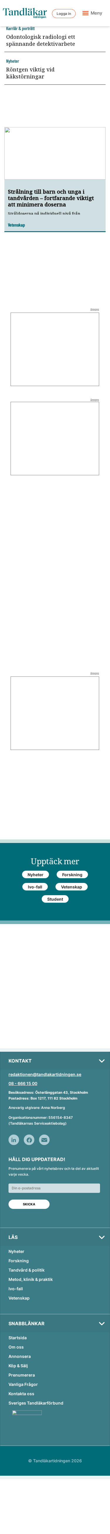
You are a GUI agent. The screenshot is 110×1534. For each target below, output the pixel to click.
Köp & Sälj (18, 1365)
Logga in (64, 13)
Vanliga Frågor (23, 1384)
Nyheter (16, 1251)
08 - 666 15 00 (23, 1083)
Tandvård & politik (27, 1269)
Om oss (16, 1346)
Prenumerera (22, 1374)
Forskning (19, 1260)
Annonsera (20, 1356)
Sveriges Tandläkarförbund (36, 1402)
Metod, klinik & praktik (31, 1279)
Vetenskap (19, 1297)
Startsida (18, 1337)
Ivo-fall (16, 1288)
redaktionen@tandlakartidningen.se (45, 1074)
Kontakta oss (21, 1393)
